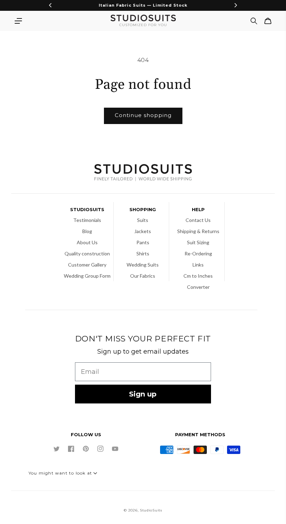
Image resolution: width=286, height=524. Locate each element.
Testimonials (87, 220)
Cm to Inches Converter (198, 281)
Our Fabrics (142, 276)
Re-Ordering (198, 253)
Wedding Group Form (87, 276)
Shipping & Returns (198, 231)
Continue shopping (143, 115)
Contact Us (198, 220)
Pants (142, 242)
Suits (142, 220)
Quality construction (87, 253)
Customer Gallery (87, 265)
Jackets (142, 231)
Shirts (142, 253)
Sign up (143, 394)
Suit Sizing (198, 242)
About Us (87, 242)
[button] (18, 21)
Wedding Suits (143, 265)
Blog (87, 231)
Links (198, 265)
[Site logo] (143, 173)
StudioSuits (151, 510)
